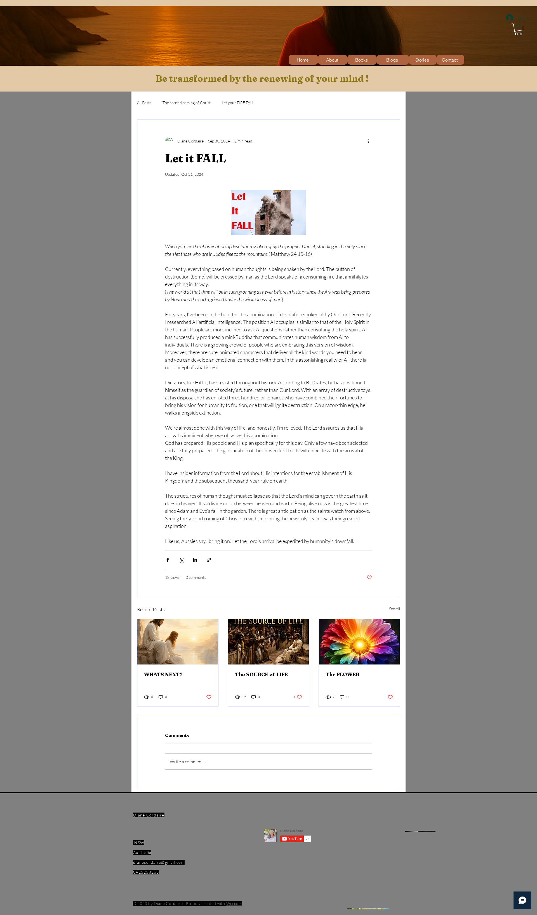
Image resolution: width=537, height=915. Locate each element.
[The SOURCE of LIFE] (268, 641)
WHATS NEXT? (163, 674)
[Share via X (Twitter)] (181, 560)
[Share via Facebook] (167, 560)
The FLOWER (342, 674)
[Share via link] (208, 560)
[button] (519, 29)
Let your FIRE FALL (238, 102)
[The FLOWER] (359, 641)
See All (394, 608)
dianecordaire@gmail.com (159, 862)
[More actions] (368, 141)
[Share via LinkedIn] (195, 560)
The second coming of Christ (186, 102)
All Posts (144, 102)
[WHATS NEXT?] (177, 641)
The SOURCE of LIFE (261, 674)
